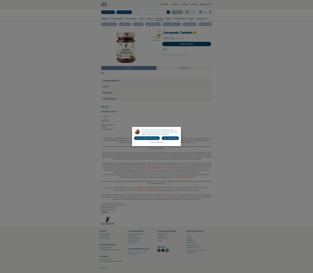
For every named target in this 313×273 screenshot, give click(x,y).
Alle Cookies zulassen (170, 138)
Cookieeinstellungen (156, 142)
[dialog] (156, 136)
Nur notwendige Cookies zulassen (147, 138)
